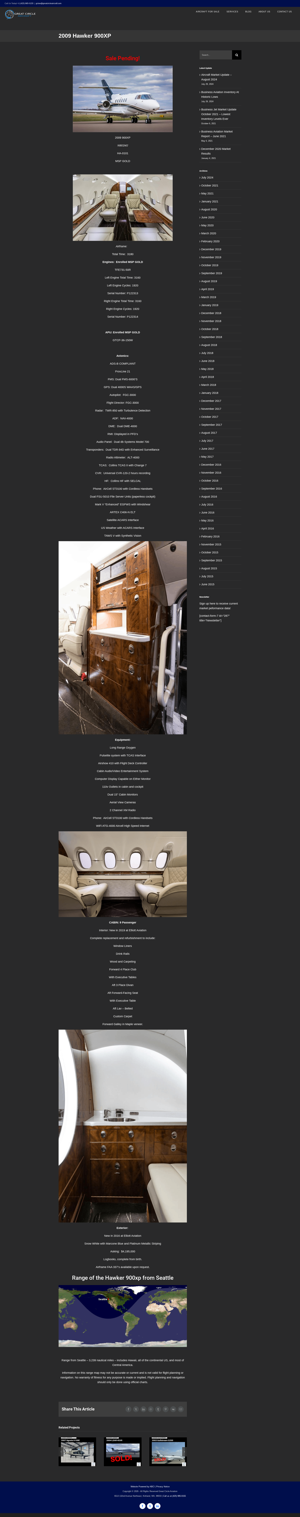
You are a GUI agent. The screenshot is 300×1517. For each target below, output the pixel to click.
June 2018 (207, 361)
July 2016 (207, 504)
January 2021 (209, 201)
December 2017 (211, 400)
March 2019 (208, 297)
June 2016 (207, 512)
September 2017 (211, 424)
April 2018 (207, 377)
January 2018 (209, 392)
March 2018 (208, 384)
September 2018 (211, 337)
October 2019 (209, 265)
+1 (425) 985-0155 (25, 3)
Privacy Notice (163, 1486)
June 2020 (207, 217)
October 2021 (209, 185)
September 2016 (211, 488)
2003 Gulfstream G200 (168, 1451)
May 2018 (207, 369)
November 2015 (211, 544)
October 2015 (209, 552)
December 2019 (211, 249)
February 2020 (210, 241)
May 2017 (207, 456)
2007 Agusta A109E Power (77, 1451)
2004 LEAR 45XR (122, 1451)
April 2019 (207, 289)
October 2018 (209, 329)
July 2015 (207, 576)
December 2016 (211, 464)
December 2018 (211, 313)
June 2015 (207, 584)
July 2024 (207, 177)
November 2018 (211, 321)
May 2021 (207, 193)
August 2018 (209, 345)
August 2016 (209, 496)
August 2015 (209, 568)
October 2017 (209, 416)
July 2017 (207, 440)
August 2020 (209, 209)
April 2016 (207, 528)
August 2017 (209, 432)
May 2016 (207, 520)
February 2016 (210, 536)
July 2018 (207, 353)
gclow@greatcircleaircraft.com (48, 3)
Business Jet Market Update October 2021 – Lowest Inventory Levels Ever (218, 114)
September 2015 (211, 560)
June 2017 (207, 448)
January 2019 (209, 305)
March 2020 (208, 233)
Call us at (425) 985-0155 (174, 1496)
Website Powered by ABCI (143, 1486)
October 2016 (209, 480)
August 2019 (209, 281)
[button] (61, 1451)
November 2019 (211, 257)
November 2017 (211, 408)
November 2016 (211, 472)
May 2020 (207, 225)
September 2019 (211, 273)
